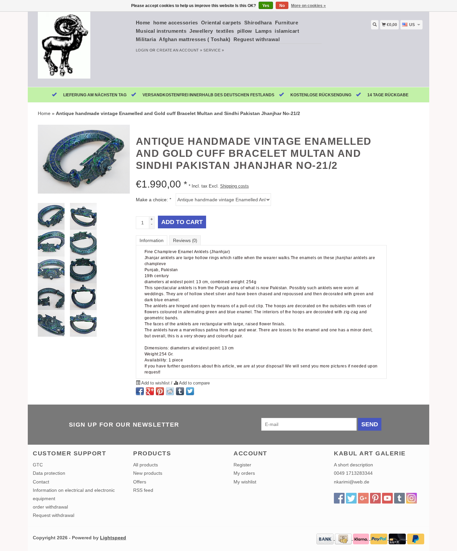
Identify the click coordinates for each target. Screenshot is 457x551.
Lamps (263, 31)
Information (152, 240)
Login (142, 50)
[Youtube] (387, 498)
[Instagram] (411, 498)
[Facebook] (339, 498)
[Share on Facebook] (140, 391)
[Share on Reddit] (170, 391)
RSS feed (143, 490)
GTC (38, 464)
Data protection (49, 473)
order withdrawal (50, 507)
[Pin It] (160, 391)
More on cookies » (308, 5)
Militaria (146, 39)
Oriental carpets (221, 22)
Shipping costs (234, 186)
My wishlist (245, 481)
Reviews (185, 240)
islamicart (287, 31)
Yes (265, 5)
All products (145, 464)
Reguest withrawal (257, 39)
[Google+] (363, 498)
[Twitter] (351, 498)
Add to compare (194, 383)
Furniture (286, 22)
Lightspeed (113, 537)
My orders (244, 473)
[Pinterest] (375, 498)
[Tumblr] (399, 498)
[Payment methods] (325, 538)
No (282, 5)
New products (147, 473)
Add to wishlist (155, 383)
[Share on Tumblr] (180, 391)
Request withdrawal (53, 515)
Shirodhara (258, 22)
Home (143, 22)
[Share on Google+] (150, 391)
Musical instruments (161, 31)
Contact (41, 481)
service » (213, 50)
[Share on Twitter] (190, 391)
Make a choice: (153, 199)
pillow (244, 31)
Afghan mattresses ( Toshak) (195, 39)
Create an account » (179, 50)
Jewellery (201, 31)
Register (242, 464)
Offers (139, 481)
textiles (225, 31)
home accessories (175, 22)
